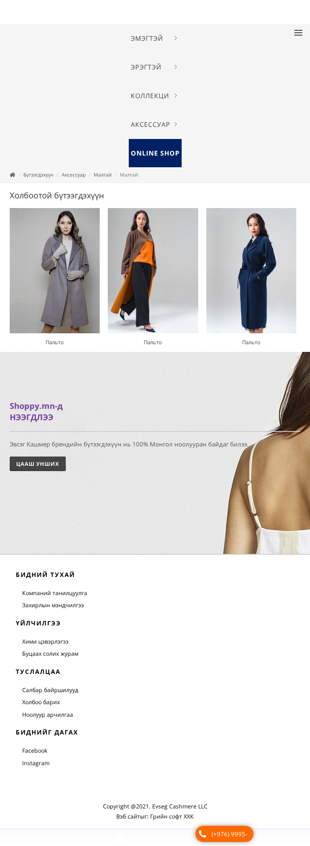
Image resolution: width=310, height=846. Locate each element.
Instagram (36, 763)
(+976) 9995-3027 (229, 836)
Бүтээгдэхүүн (38, 174)
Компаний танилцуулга (54, 593)
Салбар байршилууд (50, 690)
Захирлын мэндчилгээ (53, 605)
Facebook (34, 750)
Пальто (55, 342)
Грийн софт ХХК (172, 816)
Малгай (103, 174)
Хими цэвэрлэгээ (45, 641)
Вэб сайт (128, 816)
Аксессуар (74, 174)
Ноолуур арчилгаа (47, 714)
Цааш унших (37, 463)
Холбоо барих (41, 702)
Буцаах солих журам (50, 653)
